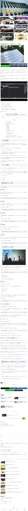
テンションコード (9, 134)
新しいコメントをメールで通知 (5, 449)
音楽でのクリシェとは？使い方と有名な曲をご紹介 (14, 358)
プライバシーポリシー (4, 503)
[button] (14, 66)
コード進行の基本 (8, 121)
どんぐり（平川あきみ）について (6, 501)
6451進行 (8, 128)
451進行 (8, 125)
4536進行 (8, 127)
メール (2, 437)
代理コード (8, 132)
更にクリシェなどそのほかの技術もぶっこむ (13, 135)
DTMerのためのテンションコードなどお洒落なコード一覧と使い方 (11, 335)
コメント (2, 426)
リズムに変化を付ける (10, 133)
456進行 (8, 126)
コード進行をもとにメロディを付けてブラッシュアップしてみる (10, 378)
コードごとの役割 (8, 122)
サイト (2, 440)
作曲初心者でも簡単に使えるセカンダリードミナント (19, 354)
